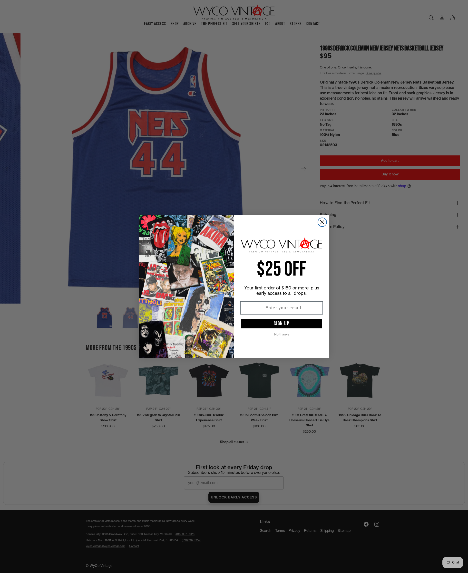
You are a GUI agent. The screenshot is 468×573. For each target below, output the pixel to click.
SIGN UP (282, 323)
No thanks (281, 334)
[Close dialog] (322, 222)
